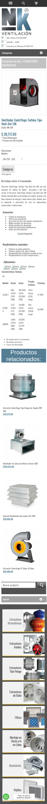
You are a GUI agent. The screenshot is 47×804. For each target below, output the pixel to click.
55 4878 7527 (28, 46)
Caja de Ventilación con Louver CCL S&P (19, 516)
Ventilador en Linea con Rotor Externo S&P (20, 463)
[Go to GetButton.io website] (6, 801)
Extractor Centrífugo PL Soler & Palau (18, 568)
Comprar (8, 169)
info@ (17, 42)
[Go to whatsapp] (6, 797)
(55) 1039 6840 (21, 38)
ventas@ (9, 42)
